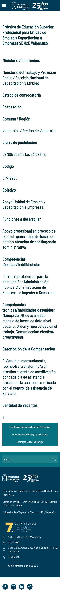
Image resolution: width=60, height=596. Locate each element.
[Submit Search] (54, 459)
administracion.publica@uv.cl (23, 565)
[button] (4, 5)
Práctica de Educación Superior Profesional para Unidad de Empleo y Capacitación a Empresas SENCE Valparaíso (30, 434)
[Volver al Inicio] (30, 5)
